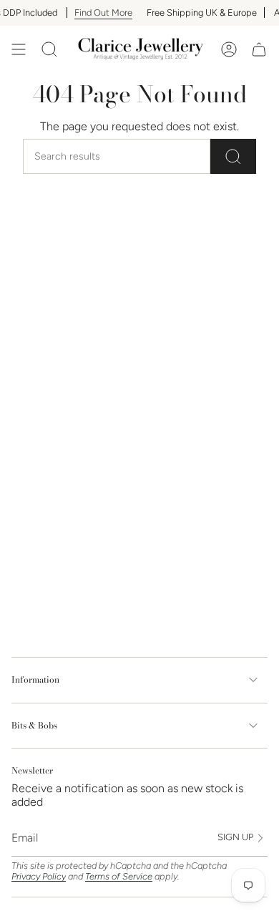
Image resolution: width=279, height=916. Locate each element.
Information (35, 679)
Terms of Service (118, 876)
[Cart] (259, 49)
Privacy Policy (38, 876)
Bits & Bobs (34, 725)
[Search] (233, 156)
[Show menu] (18, 49)
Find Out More (97, 12)
